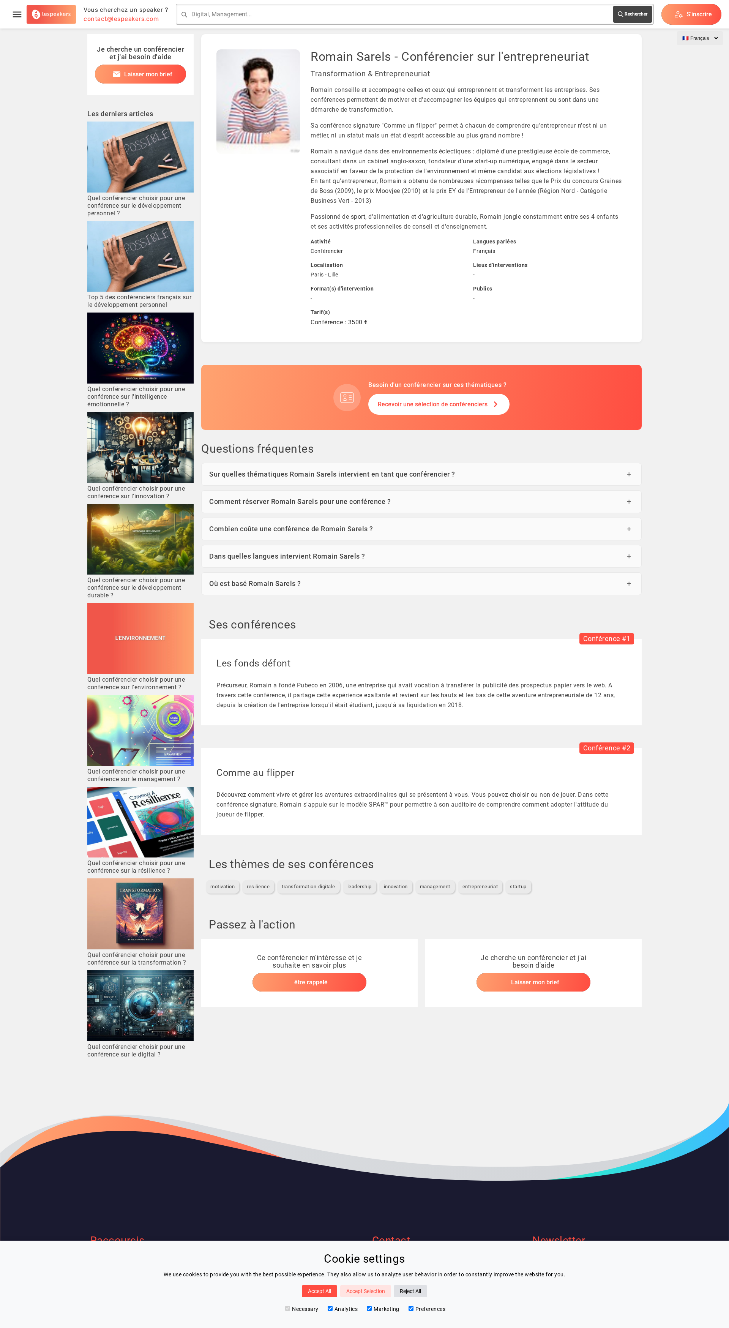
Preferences (430, 1309)
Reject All (410, 1291)
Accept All (319, 1291)
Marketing (386, 1309)
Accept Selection (365, 1291)
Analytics (346, 1309)
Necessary (305, 1309)
